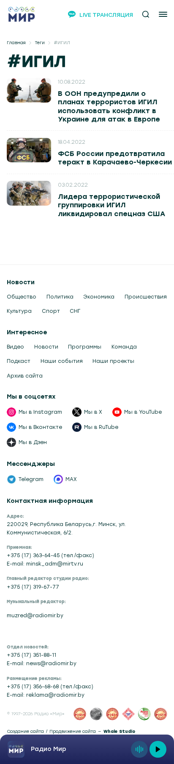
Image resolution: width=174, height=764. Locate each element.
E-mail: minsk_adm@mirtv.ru (45, 564)
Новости (46, 347)
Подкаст (18, 361)
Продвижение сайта (72, 731)
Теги (40, 42)
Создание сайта (25, 731)
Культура (19, 311)
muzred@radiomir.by (35, 616)
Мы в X (93, 412)
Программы (84, 347)
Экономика (98, 297)
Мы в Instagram (40, 412)
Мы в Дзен (33, 442)
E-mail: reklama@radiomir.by (45, 695)
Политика (59, 297)
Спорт (51, 311)
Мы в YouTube (143, 412)
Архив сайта (25, 376)
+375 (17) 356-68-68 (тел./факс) (50, 687)
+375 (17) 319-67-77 (33, 587)
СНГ (75, 311)
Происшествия (146, 297)
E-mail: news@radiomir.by (41, 663)
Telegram (31, 479)
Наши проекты (113, 361)
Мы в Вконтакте (40, 427)
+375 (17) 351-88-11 (31, 655)
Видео (15, 347)
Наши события (62, 361)
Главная (16, 42)
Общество (21, 297)
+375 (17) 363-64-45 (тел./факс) (50, 555)
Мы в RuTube (101, 427)
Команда (124, 347)
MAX (71, 479)
